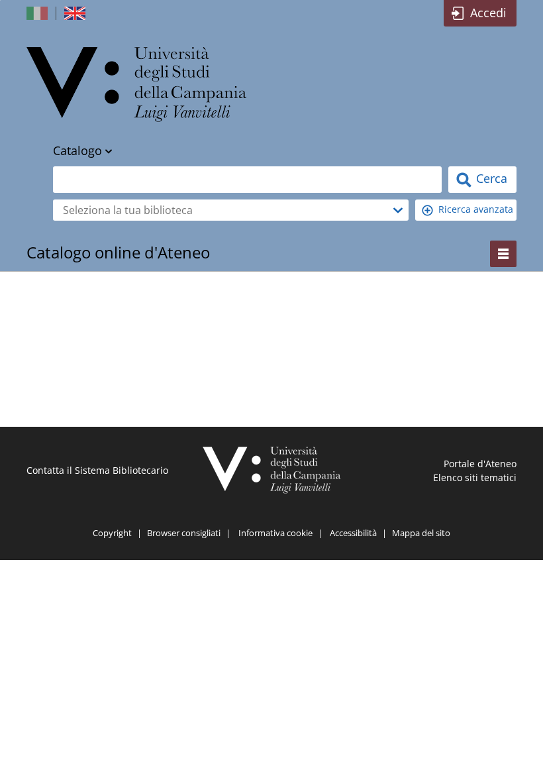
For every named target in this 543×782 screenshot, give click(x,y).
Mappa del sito (421, 533)
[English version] (76, 13)
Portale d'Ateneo (480, 463)
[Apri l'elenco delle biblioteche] (398, 210)
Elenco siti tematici (475, 477)
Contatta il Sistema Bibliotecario (97, 470)
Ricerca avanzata (475, 209)
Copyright (112, 533)
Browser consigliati (184, 533)
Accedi (488, 13)
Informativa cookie (275, 533)
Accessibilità (353, 533)
